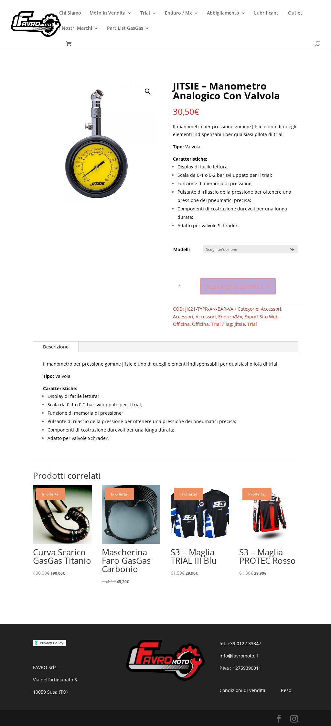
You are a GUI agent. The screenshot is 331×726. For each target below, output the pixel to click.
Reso (286, 690)
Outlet (295, 13)
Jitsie (240, 324)
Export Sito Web (261, 317)
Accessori (271, 309)
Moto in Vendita (107, 13)
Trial (145, 13)
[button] (148, 91)
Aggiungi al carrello (233, 286)
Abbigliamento (223, 13)
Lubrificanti (267, 13)
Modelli (181, 249)
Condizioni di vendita (242, 690)
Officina (181, 324)
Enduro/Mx (230, 317)
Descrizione (56, 347)
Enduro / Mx (178, 13)
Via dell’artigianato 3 (55, 680)
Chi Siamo (70, 13)
